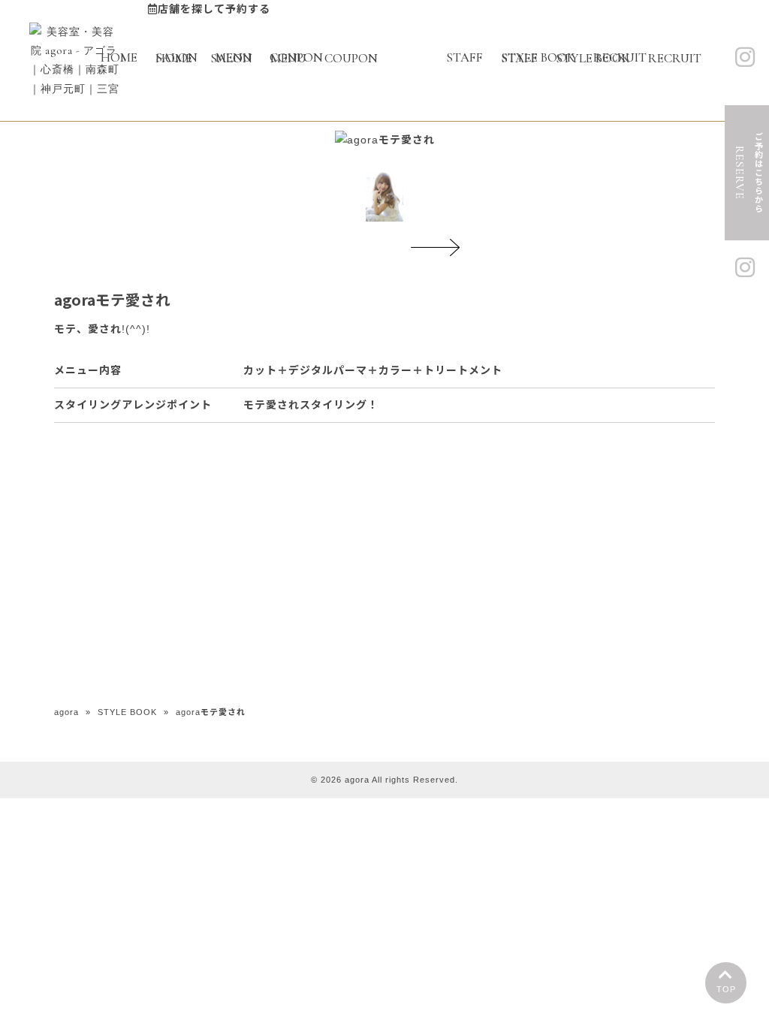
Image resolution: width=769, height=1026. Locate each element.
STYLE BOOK (127, 712)
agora (66, 712)
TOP (726, 989)
